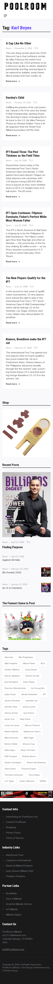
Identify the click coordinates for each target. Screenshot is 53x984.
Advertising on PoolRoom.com (22, 816)
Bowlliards (11, 893)
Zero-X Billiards (14, 898)
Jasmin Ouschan (12, 700)
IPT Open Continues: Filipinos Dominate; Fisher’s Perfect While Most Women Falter (26, 216)
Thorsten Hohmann (14, 775)
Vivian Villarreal (26, 781)
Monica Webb (11, 744)
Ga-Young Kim (38, 688)
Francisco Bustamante (15, 688)
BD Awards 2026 (11, 572)
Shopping (11, 827)
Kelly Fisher (25, 719)
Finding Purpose (12, 547)
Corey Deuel (31, 669)
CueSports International (18, 860)
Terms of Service (15, 837)
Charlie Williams (12, 669)
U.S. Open (9, 781)
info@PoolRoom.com (13, 949)
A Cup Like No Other (18, 43)
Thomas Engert (28, 768)
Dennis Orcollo (32, 675)
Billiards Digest (13, 914)
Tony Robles (34, 775)
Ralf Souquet (11, 756)
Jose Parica (28, 713)
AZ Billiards (12, 909)
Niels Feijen (10, 750)
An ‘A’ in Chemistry (12, 587)
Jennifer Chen (11, 706)
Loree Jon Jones (12, 725)
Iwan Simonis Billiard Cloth (19, 870)
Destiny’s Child (15, 97)
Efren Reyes (29, 682)
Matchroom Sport (32, 731)
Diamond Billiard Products (19, 865)
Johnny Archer (11, 713)
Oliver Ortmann (28, 750)
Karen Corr (10, 719)
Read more (13, 81)
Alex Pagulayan (25, 657)
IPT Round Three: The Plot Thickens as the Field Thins (23, 153)
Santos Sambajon (13, 762)
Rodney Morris (29, 756)
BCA (43, 663)
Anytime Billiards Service (19, 903)
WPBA (43, 781)
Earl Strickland (11, 682)
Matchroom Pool (14, 854)
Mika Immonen (11, 737)
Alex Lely (9, 657)
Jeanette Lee (31, 700)
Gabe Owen (10, 694)
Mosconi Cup (29, 744)
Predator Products (15, 876)
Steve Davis (10, 768)
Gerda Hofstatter (29, 694)
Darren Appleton (12, 675)
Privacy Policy (13, 832)
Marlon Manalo (11, 731)
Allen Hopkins (11, 663)
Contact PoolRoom (16, 821)
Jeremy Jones (29, 706)
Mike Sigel (28, 737)
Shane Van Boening (36, 762)
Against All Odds (11, 559)
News (8, 48)
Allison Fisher (29, 663)
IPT (44, 694)
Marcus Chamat (32, 725)
